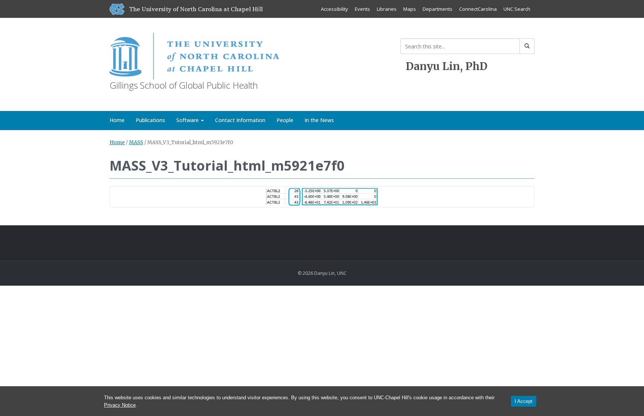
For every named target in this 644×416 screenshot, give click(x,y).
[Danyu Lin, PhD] (194, 55)
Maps (409, 9)
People (285, 120)
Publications (150, 120)
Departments (437, 9)
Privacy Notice (120, 405)
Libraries (387, 9)
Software (188, 120)
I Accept (524, 401)
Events (362, 9)
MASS (136, 142)
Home (117, 120)
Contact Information (240, 120)
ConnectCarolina (478, 9)
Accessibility (334, 9)
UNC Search (516, 9)
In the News (319, 120)
